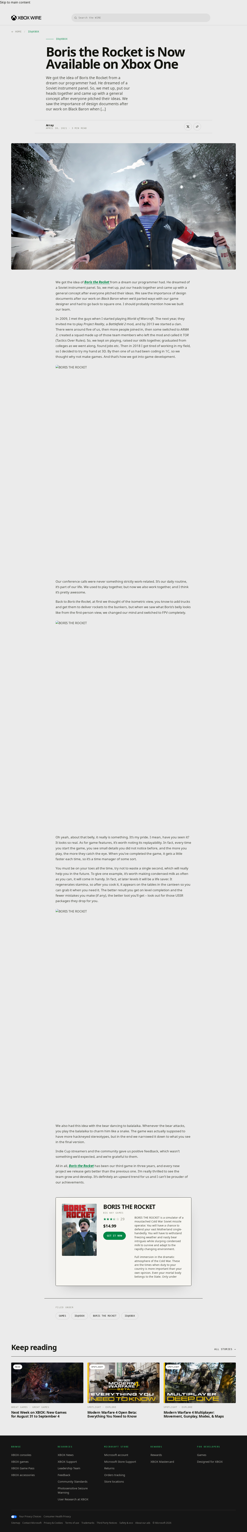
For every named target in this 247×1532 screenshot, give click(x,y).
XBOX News (66, 1455)
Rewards (156, 1455)
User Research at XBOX (73, 1499)
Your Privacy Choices (30, 1516)
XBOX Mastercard (162, 1461)
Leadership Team (69, 1468)
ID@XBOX (79, 1315)
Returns (109, 1468)
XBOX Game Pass (22, 1468)
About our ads (142, 1522)
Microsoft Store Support (120, 1461)
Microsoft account (116, 1455)
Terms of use (72, 1522)
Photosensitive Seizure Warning (73, 1490)
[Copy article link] (197, 126)
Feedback (64, 1475)
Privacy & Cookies (53, 1522)
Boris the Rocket (81, 1166)
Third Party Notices (107, 1522)
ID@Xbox (130, 1315)
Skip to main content (15, 2)
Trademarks (87, 1522)
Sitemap (15, 1522)
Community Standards (72, 1481)
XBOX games (20, 1461)
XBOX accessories (23, 1475)
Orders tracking (114, 1475)
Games (62, 1315)
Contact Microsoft (31, 1522)
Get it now (114, 1235)
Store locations (114, 1481)
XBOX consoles (21, 1455)
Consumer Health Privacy (57, 1516)
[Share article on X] (188, 126)
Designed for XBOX (210, 1461)
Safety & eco (126, 1522)
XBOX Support (67, 1461)
